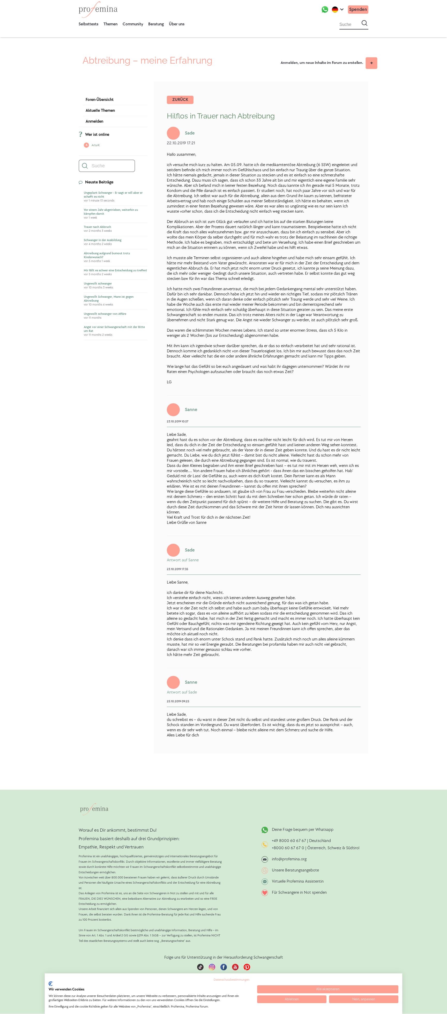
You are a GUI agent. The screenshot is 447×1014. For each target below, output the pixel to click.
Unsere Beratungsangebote (295, 870)
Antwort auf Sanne (183, 560)
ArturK (96, 145)
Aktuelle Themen (100, 110)
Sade (190, 133)
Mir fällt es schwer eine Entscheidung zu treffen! (115, 270)
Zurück (180, 99)
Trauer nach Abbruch (97, 227)
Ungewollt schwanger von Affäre (105, 314)
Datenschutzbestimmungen (231, 980)
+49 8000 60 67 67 (289, 840)
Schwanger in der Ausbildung (102, 240)
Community (133, 24)
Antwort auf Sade (182, 692)
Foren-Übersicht (100, 99)
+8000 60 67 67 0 (288, 848)
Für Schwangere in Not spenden (299, 892)
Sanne (191, 409)
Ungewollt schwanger (98, 284)
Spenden (358, 9)
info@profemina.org (289, 859)
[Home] (98, 9)
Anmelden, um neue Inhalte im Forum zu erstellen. (322, 62)
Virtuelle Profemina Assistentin (298, 881)
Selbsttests (88, 24)
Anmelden (94, 121)
